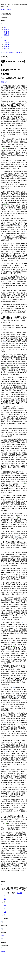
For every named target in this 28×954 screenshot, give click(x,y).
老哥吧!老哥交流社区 (9, 52)
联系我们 (6, 35)
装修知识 (6, 31)
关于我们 (6, 29)
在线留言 (3, 935)
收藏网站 (9, 9)
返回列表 (3, 82)
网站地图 (19, 893)
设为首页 (3, 9)
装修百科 (6, 33)
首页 (5, 27)
